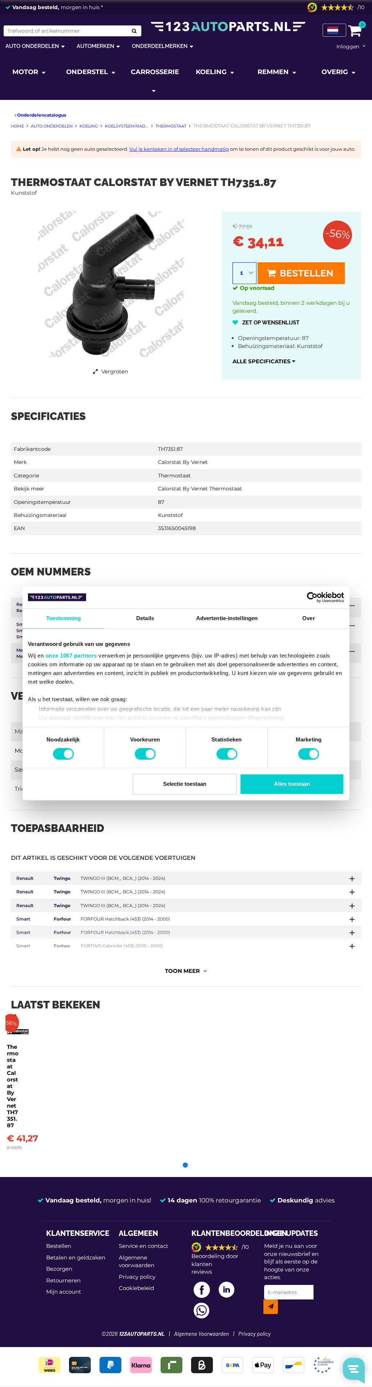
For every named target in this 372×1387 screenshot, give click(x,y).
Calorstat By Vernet (183, 462)
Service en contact (143, 1245)
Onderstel (88, 72)
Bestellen (305, 273)
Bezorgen (59, 1268)
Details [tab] (145, 618)
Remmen (274, 72)
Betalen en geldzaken (75, 1257)
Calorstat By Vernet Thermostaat (200, 488)
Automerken (95, 46)
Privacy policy (137, 1276)
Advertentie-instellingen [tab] (227, 618)
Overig (336, 72)
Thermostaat (174, 475)
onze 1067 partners (71, 655)
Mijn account (63, 1291)
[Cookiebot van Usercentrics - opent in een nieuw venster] (312, 597)
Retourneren (63, 1280)
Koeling (212, 72)
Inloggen (347, 46)
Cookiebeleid (136, 1288)
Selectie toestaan (184, 784)
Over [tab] (308, 618)
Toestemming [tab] (63, 618)
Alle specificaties (262, 361)
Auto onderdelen (32, 46)
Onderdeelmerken (160, 46)
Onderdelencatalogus (41, 115)
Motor (26, 72)
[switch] (145, 754)
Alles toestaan (292, 784)
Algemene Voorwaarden (201, 1334)
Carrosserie (155, 72)
